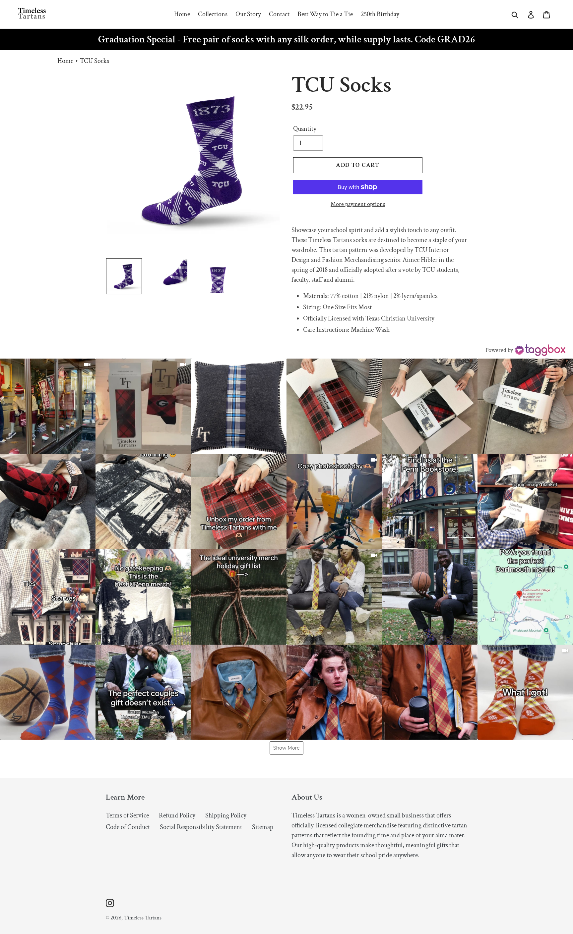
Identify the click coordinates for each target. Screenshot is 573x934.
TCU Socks (94, 61)
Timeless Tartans (142, 917)
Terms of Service (127, 815)
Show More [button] (286, 748)
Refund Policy (177, 815)
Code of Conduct (128, 827)
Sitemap (262, 827)
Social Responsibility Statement (201, 827)
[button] (48, 406)
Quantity (304, 128)
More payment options (358, 204)
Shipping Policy (225, 815)
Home (65, 61)
